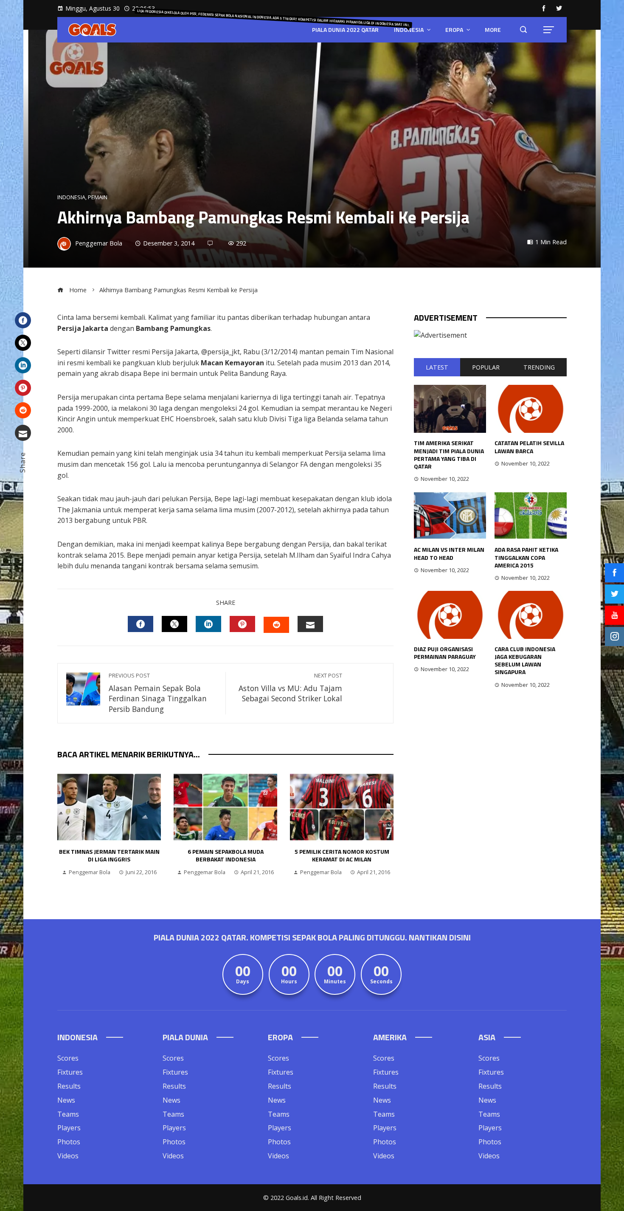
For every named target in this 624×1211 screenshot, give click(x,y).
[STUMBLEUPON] (276, 625)
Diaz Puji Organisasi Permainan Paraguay (445, 652)
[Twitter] (23, 343)
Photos (68, 1141)
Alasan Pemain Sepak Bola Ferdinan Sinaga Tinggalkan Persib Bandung (158, 693)
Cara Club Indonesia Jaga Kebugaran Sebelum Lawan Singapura (525, 660)
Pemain (97, 197)
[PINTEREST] (242, 624)
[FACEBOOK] (140, 624)
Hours (289, 982)
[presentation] (65, 828)
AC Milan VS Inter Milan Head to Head (449, 553)
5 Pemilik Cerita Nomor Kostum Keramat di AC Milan (342, 855)
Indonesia (71, 197)
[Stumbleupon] (23, 410)
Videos (68, 1155)
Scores (68, 1058)
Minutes (335, 982)
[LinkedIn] (23, 365)
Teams (68, 1114)
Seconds (381, 982)
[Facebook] (23, 320)
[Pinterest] (23, 388)
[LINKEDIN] (208, 624)
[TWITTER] (174, 624)
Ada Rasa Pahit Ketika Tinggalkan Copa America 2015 (526, 557)
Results (69, 1086)
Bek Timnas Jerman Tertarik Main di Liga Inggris (109, 855)
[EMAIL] (310, 624)
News (66, 1100)
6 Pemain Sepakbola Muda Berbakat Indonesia (226, 855)
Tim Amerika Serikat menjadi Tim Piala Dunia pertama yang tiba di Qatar (449, 454)
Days (242, 982)
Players (69, 1127)
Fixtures (70, 1072)
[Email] (23, 433)
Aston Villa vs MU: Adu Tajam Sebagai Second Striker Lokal (290, 688)
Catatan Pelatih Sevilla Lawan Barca (529, 446)
